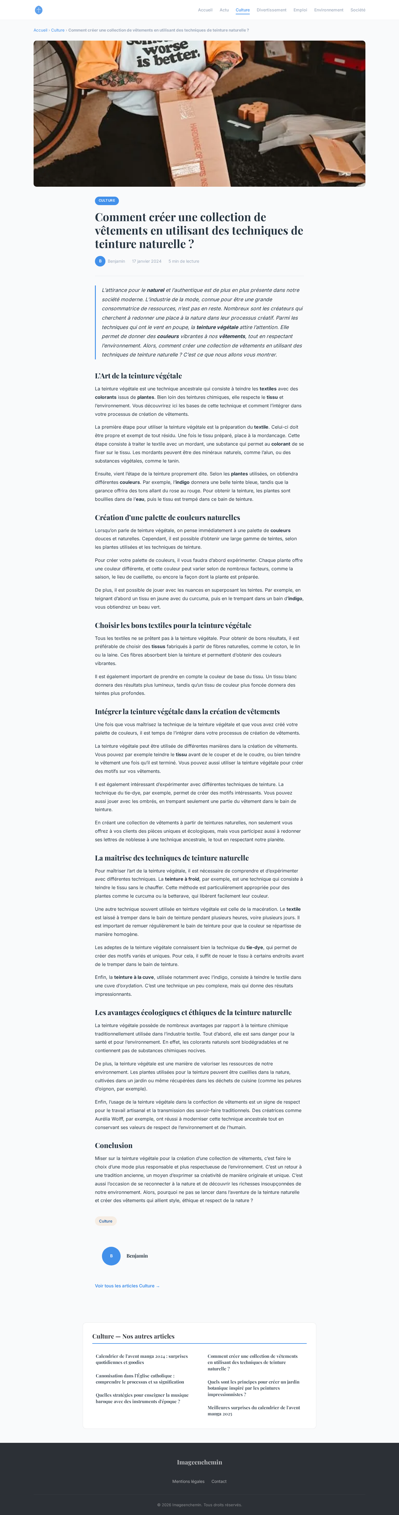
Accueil (205, 9)
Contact (219, 1481)
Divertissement (272, 9)
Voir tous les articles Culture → (127, 1286)
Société (358, 9)
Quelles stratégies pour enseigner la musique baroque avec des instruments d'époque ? (142, 1398)
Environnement (329, 9)
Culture (243, 9)
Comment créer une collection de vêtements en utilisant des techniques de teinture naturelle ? (253, 1362)
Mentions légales (188, 1481)
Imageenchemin (199, 1462)
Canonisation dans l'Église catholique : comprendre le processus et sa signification (140, 1379)
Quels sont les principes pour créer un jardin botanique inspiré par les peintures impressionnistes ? (253, 1388)
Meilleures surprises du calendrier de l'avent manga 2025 (254, 1411)
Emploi (300, 9)
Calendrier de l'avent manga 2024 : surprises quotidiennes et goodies (142, 1359)
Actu (224, 9)
